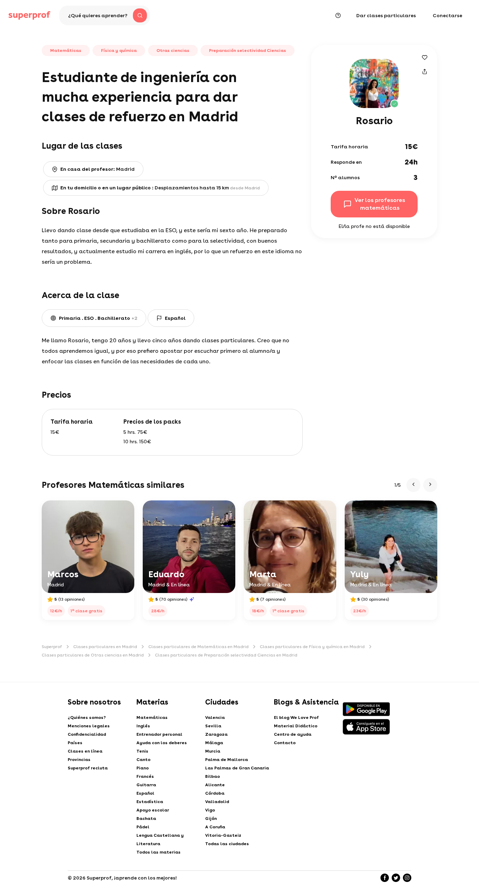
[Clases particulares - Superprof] (29, 15)
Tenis (142, 751)
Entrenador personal (159, 734)
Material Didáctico (295, 725)
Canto (143, 759)
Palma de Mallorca (226, 759)
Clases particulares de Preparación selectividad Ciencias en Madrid (226, 655)
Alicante (215, 784)
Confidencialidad (87, 734)
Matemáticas (152, 717)
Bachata (146, 818)
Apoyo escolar (152, 810)
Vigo (210, 810)
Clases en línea (85, 751)
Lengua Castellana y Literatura (160, 839)
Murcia (212, 751)
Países (75, 742)
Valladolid (217, 801)
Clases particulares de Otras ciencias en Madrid (93, 655)
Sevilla (213, 725)
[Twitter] (396, 878)
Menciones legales (89, 725)
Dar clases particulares (386, 15)
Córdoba (214, 793)
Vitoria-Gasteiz (223, 835)
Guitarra (146, 784)
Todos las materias (158, 852)
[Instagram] (407, 878)
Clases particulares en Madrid (105, 646)
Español (145, 793)
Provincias (79, 759)
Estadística (149, 801)
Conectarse (447, 15)
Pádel (142, 826)
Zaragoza (216, 734)
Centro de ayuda (292, 734)
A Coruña (215, 826)
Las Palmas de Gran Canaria (237, 768)
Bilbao (212, 776)
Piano (142, 768)
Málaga (214, 742)
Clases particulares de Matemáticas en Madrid (198, 646)
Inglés (143, 725)
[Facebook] (384, 878)
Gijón (211, 818)
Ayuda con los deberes (161, 742)
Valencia (215, 717)
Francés (145, 776)
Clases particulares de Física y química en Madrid (312, 646)
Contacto (285, 742)
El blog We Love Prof (296, 717)
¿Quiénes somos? (87, 717)
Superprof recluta (88, 768)
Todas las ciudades (227, 843)
